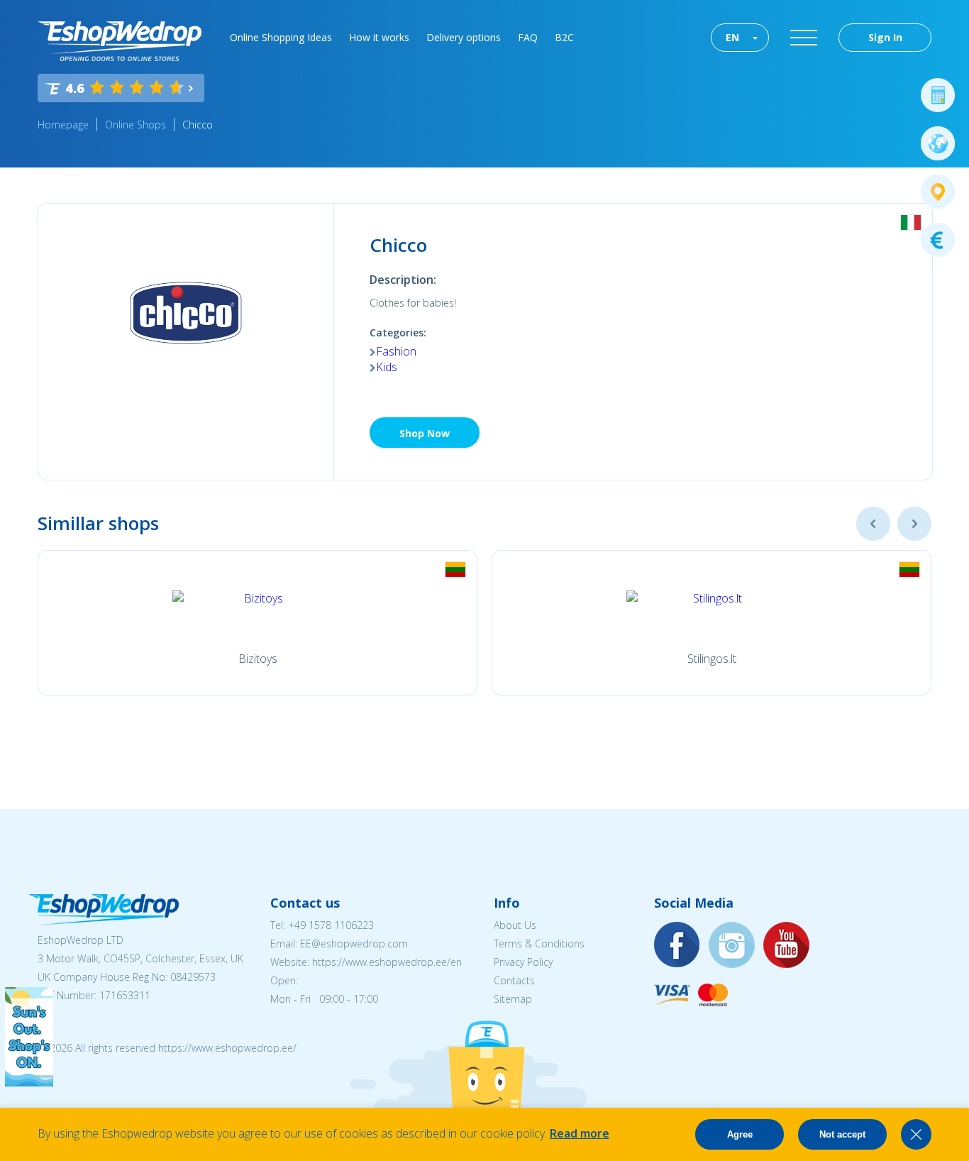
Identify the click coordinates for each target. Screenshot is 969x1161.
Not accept (842, 1134)
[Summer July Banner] (29, 1082)
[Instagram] (732, 945)
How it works (379, 37)
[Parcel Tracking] (938, 192)
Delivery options (463, 37)
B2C (564, 37)
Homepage (63, 124)
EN (732, 37)
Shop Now (424, 433)
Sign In (885, 37)
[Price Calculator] (938, 95)
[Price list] (938, 240)
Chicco (197, 124)
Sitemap (513, 999)
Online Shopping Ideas (281, 37)
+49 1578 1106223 (331, 925)
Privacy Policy (523, 962)
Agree (740, 1134)
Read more (579, 1133)
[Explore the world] (938, 143)
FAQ (528, 37)
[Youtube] (786, 945)
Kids (386, 367)
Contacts (514, 980)
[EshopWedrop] (119, 41)
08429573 (193, 977)
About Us (515, 925)
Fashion (396, 351)
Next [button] (914, 524)
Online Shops (135, 124)
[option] (257, 622)
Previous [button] (873, 524)
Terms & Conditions (539, 943)
